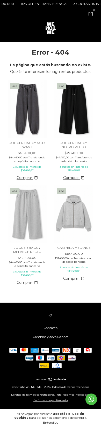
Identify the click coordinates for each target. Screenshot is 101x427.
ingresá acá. (82, 394)
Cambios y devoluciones (50, 337)
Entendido (50, 422)
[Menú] (11, 14)
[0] (89, 14)
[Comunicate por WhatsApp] (91, 399)
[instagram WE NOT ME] (50, 315)
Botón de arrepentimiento (50, 400)
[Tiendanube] (50, 380)
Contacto (50, 328)
